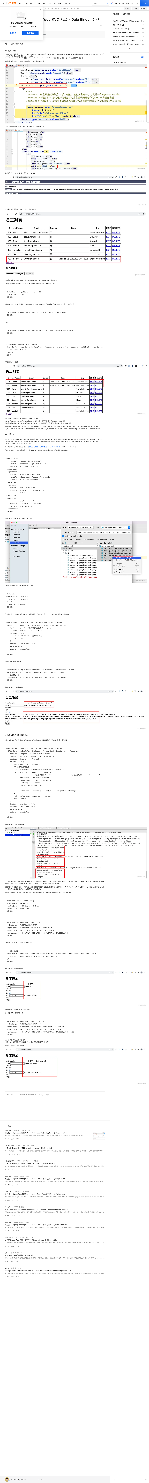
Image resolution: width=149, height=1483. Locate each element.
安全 (28, 1146)
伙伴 (55, 3)
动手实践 (43, 8)
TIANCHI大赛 (64, 8)
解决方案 (32, 3)
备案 (127, 3)
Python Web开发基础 (119, 62)
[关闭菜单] (3, 3)
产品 (26, 3)
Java (16, 1095)
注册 (137, 3)
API (23, 1268)
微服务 (36, 1161)
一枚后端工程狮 (9, 1146)
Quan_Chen (8, 1130)
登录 (144, 3)
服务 (59, 3)
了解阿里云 (66, 3)
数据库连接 (49, 1095)
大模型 (21, 3)
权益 (39, 3)
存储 (23, 1237)
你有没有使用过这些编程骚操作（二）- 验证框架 (44, 447)
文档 (123, 3)
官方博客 (50, 8)
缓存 (24, 1146)
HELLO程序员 (9, 1237)
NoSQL (17, 1253)
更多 (142, 57)
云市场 (49, 3)
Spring (41, 1095)
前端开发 (22, 1095)
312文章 (41, 1479)
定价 (43, 3)
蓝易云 (7, 1253)
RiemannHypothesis (18, 1480)
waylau (7, 1268)
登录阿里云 (30, 33)
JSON (16, 1176)
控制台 (132, 3)
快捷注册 (13, 33)
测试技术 (27, 1130)
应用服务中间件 (32, 1095)
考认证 (57, 8)
